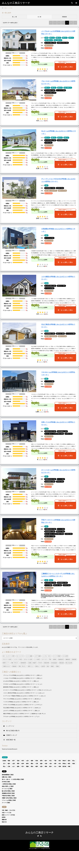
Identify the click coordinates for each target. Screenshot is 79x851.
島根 (73, 763)
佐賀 (41, 766)
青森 (9, 760)
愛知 (32, 763)
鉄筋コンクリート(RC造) (8, 815)
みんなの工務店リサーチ (39, 832)
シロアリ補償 (37, 656)
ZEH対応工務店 (6, 781)
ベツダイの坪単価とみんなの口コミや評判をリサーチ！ (17, 701)
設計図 (43, 666)
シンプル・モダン (47, 656)
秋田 (23, 760)
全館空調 (74, 659)
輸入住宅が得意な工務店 (8, 791)
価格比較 (68, 659)
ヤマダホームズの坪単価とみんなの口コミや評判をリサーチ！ (19, 684)
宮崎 (60, 766)
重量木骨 (4, 819)
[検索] (72, 3)
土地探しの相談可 (32, 662)
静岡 (27, 763)
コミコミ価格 (29, 656)
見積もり (37, 666)
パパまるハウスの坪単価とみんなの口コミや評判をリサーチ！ (19, 678)
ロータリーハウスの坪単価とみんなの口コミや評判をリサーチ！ (20, 690)
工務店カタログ (6, 666)
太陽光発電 (46, 662)
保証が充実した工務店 (7, 786)
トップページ (10, 726)
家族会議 (61, 662)
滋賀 (41, 763)
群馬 (41, 760)
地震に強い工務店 (6, 777)
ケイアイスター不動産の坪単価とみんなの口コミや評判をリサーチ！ (21, 696)
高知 (32, 766)
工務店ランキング (11, 735)
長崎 (46, 766)
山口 (13, 766)
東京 (60, 760)
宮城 (18, 760)
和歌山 (64, 763)
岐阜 (23, 763)
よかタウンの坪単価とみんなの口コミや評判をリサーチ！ (18, 710)
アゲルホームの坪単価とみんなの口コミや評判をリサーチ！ (18, 716)
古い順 (39, 16)
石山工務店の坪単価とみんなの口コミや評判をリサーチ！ (18, 707)
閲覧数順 (64, 16)
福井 (9, 763)
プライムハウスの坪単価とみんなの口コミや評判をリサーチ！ (19, 675)
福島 (32, 760)
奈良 (60, 763)
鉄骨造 (3, 817)
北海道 (4, 760)
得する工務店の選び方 (13, 730)
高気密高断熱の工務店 (7, 774)
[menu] (76, 3)
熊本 (50, 766)
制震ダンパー (6, 662)
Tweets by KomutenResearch (9, 749)
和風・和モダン (15, 662)
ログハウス (44, 659)
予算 (50, 659)
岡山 (4, 766)
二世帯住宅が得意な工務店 (9, 784)
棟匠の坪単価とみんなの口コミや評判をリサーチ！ (16, 713)
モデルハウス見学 (28, 659)
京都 (46, 763)
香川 (23, 766)
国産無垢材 (23, 662)
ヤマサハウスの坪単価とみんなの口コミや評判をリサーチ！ (18, 704)
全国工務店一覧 (11, 739)
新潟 (69, 760)
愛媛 (27, 766)
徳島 (18, 766)
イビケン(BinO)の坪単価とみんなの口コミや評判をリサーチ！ (19, 693)
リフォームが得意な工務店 (9, 800)
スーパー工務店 (57, 656)
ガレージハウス (20, 656)
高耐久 (52, 666)
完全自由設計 (54, 662)
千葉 (55, 760)
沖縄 (69, 766)
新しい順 (14, 16)
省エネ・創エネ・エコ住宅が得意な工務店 (13, 779)
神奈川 (64, 760)
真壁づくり (30, 666)
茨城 (36, 760)
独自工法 (4, 822)
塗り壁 (40, 662)
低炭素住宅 (61, 659)
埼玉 (50, 760)
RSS (41, 836)
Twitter (38, 836)
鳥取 (69, 763)
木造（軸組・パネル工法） (9, 810)
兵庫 (55, 763)
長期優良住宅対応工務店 (8, 793)
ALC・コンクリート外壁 (8, 656)
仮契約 (54, 659)
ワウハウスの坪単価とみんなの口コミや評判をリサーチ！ (18, 699)
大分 (55, 766)
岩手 (13, 760)
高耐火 (57, 666)
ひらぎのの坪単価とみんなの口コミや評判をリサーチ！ (17, 681)
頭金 (48, 666)
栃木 (46, 760)
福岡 (36, 766)
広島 (9, 766)
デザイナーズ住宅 (7, 659)
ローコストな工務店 (7, 788)
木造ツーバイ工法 (6, 812)
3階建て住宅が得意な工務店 (9, 798)
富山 (73, 760)
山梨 (13, 763)
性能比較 (14, 666)
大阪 (50, 763)
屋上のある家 (69, 662)
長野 (18, 763)
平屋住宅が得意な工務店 (8, 795)
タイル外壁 (65, 656)
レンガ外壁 (37, 659)
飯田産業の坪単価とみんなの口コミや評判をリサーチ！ (17, 687)
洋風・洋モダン (22, 666)
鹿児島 (64, 766)
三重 (36, 763)
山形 (27, 760)
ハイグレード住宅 (17, 659)
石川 (4, 763)
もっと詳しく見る (65, 65)
